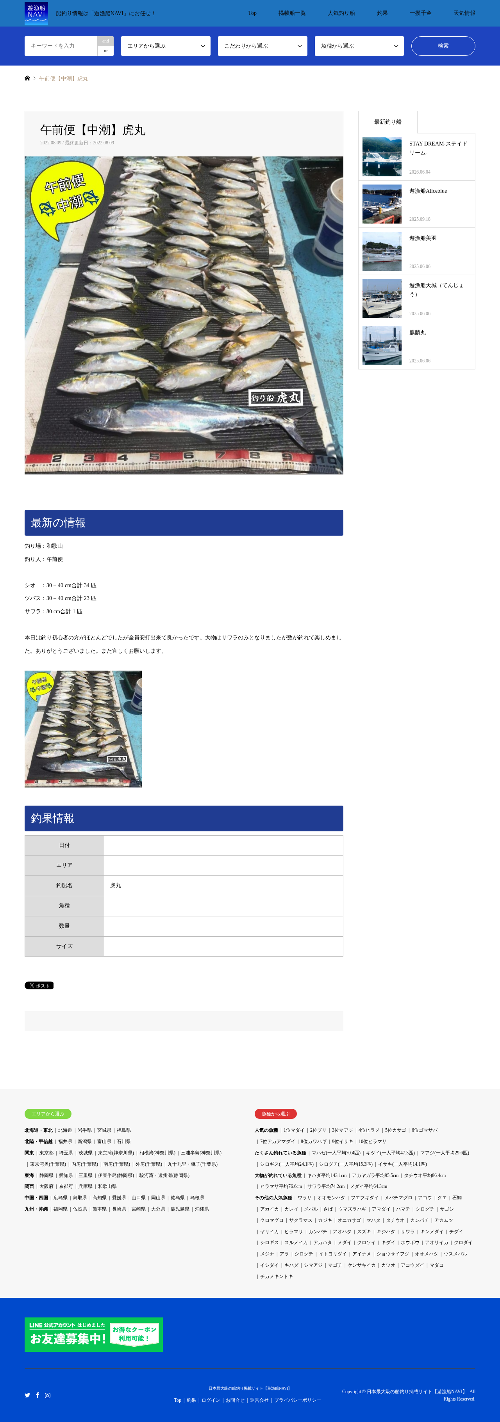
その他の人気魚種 (273, 1197)
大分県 (158, 1209)
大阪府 (46, 1186)
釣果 (382, 13)
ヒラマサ (293, 1231)
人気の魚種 (266, 1130)
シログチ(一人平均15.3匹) (346, 1164)
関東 (29, 1153)
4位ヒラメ (369, 1130)
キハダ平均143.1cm (326, 1175)
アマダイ (381, 1209)
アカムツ (443, 1220)
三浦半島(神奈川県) (201, 1153)
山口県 (139, 1197)
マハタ (373, 1220)
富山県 (104, 1141)
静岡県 (46, 1175)
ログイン (211, 1400)
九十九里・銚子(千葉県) (193, 1164)
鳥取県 (80, 1197)
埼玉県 (66, 1153)
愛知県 (66, 1175)
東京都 (46, 1153)
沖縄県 (202, 1209)
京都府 (66, 1186)
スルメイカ (296, 1242)
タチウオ (395, 1220)
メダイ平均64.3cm (368, 1186)
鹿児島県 (180, 1209)
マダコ (437, 1265)
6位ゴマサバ (425, 1130)
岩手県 (85, 1130)
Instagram (47, 1394)
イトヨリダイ (333, 1254)
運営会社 (259, 1400)
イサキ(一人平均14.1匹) (402, 1164)
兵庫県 (86, 1186)
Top (252, 13)
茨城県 (86, 1153)
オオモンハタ (331, 1197)
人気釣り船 (341, 13)
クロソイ (366, 1242)
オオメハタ (426, 1254)
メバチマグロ (398, 1197)
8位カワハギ (314, 1141)
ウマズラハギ (352, 1209)
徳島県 (178, 1197)
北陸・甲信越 (39, 1141)
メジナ (267, 1254)
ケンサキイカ (362, 1265)
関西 (29, 1186)
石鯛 (457, 1197)
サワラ (408, 1231)
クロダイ (463, 1242)
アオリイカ (436, 1242)
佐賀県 (80, 1209)
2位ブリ (318, 1130)
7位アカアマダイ (277, 1141)
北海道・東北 (39, 1130)
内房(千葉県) (84, 1164)
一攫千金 (421, 13)
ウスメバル (455, 1254)
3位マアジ (342, 1130)
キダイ (388, 1242)
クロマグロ (272, 1220)
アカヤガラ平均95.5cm (375, 1175)
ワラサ (305, 1197)
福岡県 (61, 1209)
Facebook (37, 1394)
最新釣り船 (388, 122)
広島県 (61, 1197)
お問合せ (235, 1400)
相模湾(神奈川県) (157, 1153)
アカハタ (322, 1242)
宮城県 (104, 1130)
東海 (29, 1175)
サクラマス (300, 1220)
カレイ (291, 1209)
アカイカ (269, 1209)
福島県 (124, 1130)
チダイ (456, 1231)
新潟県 (85, 1141)
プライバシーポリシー (297, 1400)
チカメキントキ (276, 1276)
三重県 (86, 1175)
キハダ (291, 1265)
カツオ (388, 1265)
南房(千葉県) (117, 1164)
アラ (284, 1254)
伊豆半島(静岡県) (116, 1175)
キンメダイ (432, 1231)
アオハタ (342, 1231)
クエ (442, 1197)
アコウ (425, 1197)
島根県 (197, 1197)
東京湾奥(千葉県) (48, 1164)
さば (328, 1209)
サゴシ (447, 1209)
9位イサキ (342, 1141)
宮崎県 (139, 1209)
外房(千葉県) (149, 1164)
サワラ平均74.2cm (326, 1186)
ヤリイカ (269, 1231)
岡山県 (158, 1197)
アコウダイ (412, 1265)
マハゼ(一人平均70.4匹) (336, 1153)
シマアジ (313, 1265)
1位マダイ (294, 1130)
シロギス (269, 1242)
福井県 (65, 1141)
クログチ (425, 1209)
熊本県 (100, 1209)
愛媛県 (119, 1197)
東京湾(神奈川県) (116, 1153)
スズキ (364, 1231)
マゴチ (335, 1265)
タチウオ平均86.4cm (425, 1175)
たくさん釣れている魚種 (280, 1153)
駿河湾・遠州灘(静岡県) (164, 1175)
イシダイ (269, 1265)
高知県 (100, 1197)
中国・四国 (36, 1197)
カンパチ (419, 1220)
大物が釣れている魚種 (278, 1175)
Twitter (27, 1394)
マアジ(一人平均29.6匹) (444, 1153)
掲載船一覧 (292, 13)
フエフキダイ (365, 1197)
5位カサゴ (395, 1130)
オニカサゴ (349, 1220)
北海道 (65, 1130)
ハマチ (403, 1209)
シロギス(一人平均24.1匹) (287, 1164)
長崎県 (119, 1209)
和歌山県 (107, 1186)
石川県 (124, 1141)
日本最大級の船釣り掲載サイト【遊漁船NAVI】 (250, 1388)
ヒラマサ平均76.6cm (281, 1186)
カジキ (325, 1220)
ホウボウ (410, 1242)
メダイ (345, 1242)
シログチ (304, 1254)
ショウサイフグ (393, 1254)
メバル (311, 1209)
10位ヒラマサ (373, 1141)
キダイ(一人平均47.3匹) (390, 1153)
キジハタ (386, 1231)
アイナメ (361, 1254)
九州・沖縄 (36, 1209)
